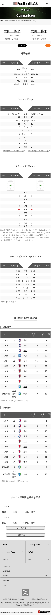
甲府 (25, 356)
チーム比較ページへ (25, 528)
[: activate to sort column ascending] (11, 335)
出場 (33, 334)
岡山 (25, 340)
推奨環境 (13, 599)
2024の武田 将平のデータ (13, 151)
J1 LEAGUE (6, 566)
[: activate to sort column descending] (4, 335)
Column (5, 559)
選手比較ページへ (25, 535)
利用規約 (6, 599)
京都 (25, 361)
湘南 (25, 387)
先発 (43, 334)
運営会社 (35, 599)
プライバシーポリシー (24, 599)
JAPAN (30, 552)
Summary (5, 580)
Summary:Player (9, 552)
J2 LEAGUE (6, 571)
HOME (2, 20)
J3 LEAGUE (6, 576)
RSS (47, 45)
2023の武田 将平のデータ (38, 151)
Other (4, 585)
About (30, 559)
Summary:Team (34, 545)
